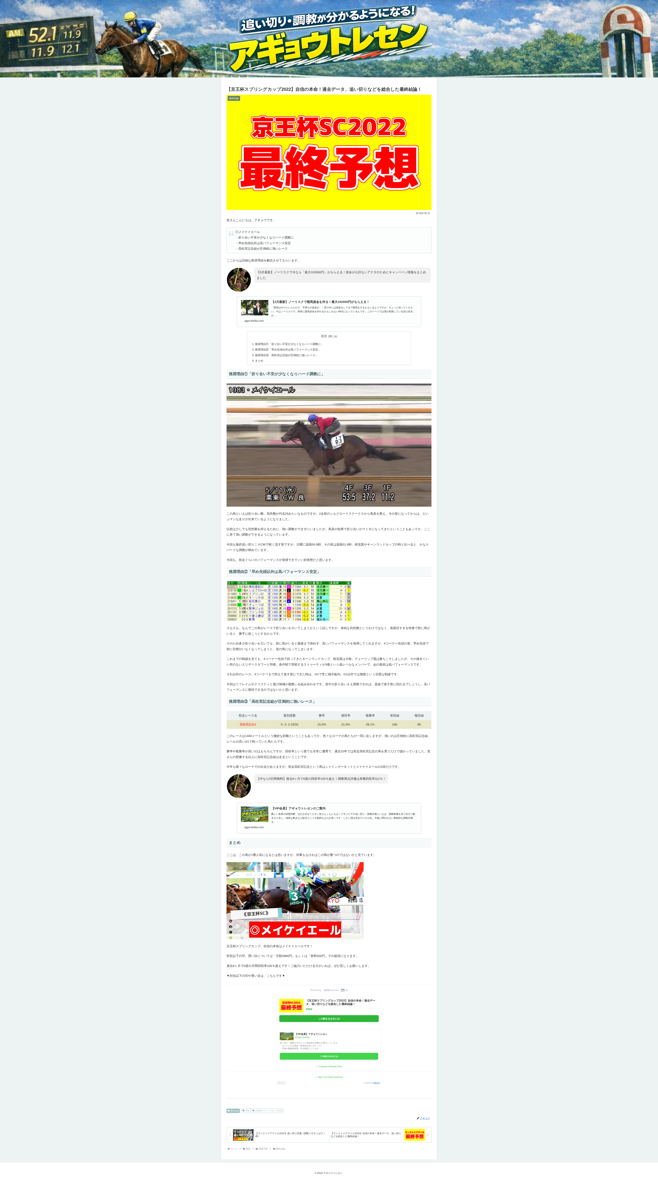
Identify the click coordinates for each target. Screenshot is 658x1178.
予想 (247, 1111)
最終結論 (234, 1111)
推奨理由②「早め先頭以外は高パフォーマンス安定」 (288, 349)
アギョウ (376, 1083)
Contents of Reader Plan (330, 1067)
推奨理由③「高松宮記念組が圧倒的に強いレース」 (286, 355)
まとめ (259, 360)
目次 (324, 336)
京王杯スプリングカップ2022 (269, 1111)
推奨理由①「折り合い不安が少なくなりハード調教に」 (289, 344)
